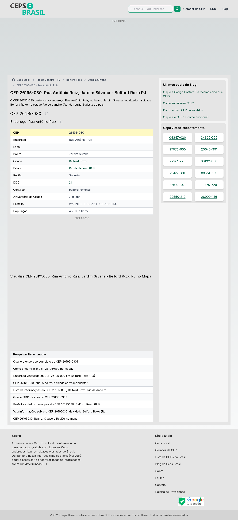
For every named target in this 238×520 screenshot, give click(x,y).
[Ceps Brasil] (27, 9)
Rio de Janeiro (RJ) (82, 168)
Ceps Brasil (23, 79)
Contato (160, 485)
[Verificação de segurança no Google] (190, 501)
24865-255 (209, 137)
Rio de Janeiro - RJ (48, 79)
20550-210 (177, 197)
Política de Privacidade (170, 492)
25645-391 (209, 149)
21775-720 (209, 185)
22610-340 (177, 185)
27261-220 (177, 161)
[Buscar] (177, 9)
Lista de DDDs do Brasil (170, 457)
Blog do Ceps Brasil (168, 464)
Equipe (159, 478)
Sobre (159, 471)
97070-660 (177, 149)
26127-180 (177, 173)
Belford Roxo (74, 79)
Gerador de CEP (166, 450)
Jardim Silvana (97, 79)
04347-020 (177, 137)
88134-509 (209, 173)
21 (70, 182)
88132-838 (209, 161)
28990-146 (209, 197)
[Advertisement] (119, 48)
